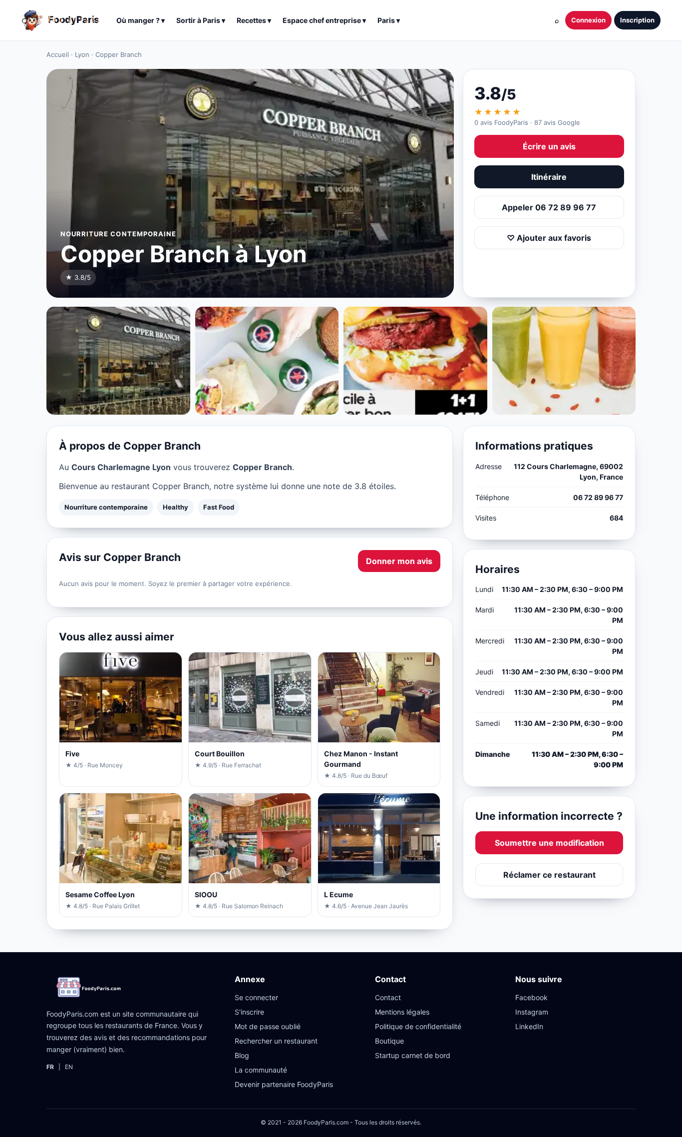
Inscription (637, 20)
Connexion (588, 20)
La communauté (261, 1070)
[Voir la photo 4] (564, 361)
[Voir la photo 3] (415, 361)
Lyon (82, 54)
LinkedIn (529, 1026)
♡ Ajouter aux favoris (549, 238)
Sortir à (200, 20)
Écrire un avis (549, 146)
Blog (242, 1055)
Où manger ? (140, 20)
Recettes (254, 20)
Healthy (175, 507)
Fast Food (218, 507)
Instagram (531, 1012)
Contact (388, 997)
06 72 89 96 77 (598, 497)
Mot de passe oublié (268, 1026)
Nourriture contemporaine (106, 507)
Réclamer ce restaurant (549, 875)
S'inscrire (249, 1012)
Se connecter (256, 997)
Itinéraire (549, 177)
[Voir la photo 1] (118, 361)
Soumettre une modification (549, 843)
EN (69, 1067)
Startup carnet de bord (412, 1055)
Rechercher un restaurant (276, 1041)
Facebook (531, 997)
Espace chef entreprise (324, 20)
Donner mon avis (399, 561)
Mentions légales (402, 1012)
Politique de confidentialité (418, 1026)
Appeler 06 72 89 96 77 (549, 207)
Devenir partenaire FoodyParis (284, 1084)
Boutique (389, 1041)
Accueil (57, 54)
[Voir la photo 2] (267, 361)
